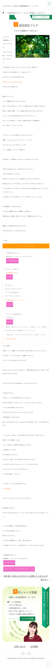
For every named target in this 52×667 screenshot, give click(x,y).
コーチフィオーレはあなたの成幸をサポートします (19, 569)
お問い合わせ (19, 646)
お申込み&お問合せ (11, 339)
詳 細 (9, 277)
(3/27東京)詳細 (12, 261)
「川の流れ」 (7, 488)
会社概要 (34, 646)
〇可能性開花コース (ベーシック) (15, 300)
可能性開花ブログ (14, 13)
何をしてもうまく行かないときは (13, 82)
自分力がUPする (20, 17)
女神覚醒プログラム (12, 273)
